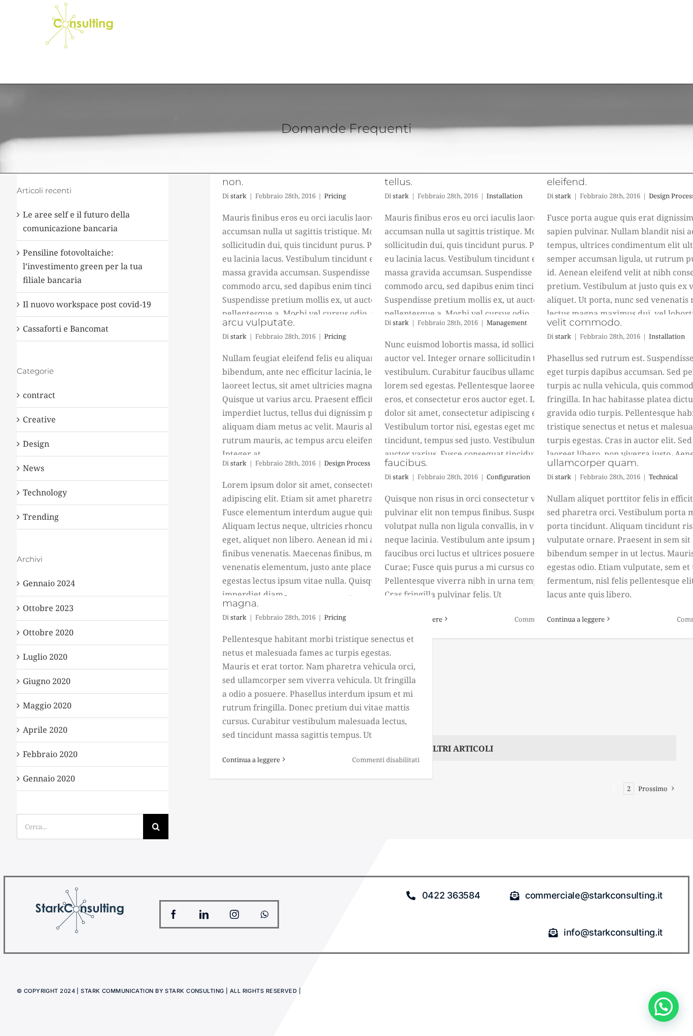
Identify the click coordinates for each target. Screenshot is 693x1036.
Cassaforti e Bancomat (66, 328)
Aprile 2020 (45, 729)
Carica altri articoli (443, 748)
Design (36, 443)
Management (507, 322)
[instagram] (234, 914)
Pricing (335, 195)
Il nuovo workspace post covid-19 (87, 304)
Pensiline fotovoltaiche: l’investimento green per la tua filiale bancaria (83, 266)
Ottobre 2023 (48, 608)
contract (39, 395)
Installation (505, 195)
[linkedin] (204, 914)
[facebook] (173, 914)
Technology (45, 492)
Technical (663, 476)
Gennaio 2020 (49, 778)
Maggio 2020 (47, 705)
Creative (39, 419)
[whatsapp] (265, 914)
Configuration (508, 476)
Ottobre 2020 (48, 632)
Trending (41, 516)
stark (238, 195)
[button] (663, 1006)
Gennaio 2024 (49, 583)
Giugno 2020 (47, 681)
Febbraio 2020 (50, 754)
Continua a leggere (576, 619)
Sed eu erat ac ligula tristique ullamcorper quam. (616, 456)
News (33, 468)
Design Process (347, 463)
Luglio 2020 (45, 656)
